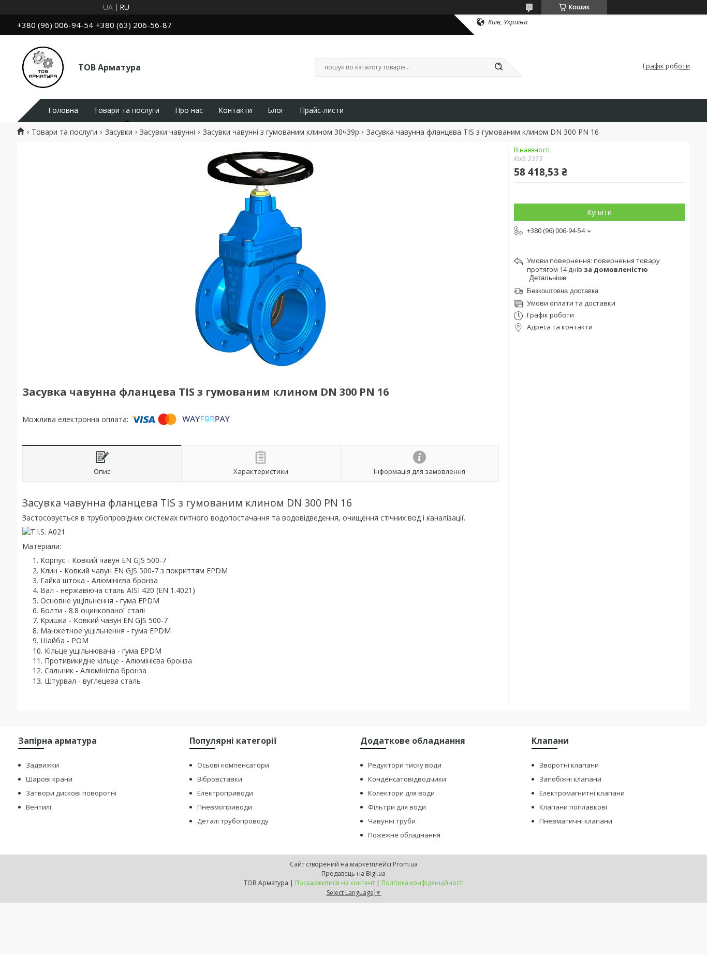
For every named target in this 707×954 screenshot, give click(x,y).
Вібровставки (219, 779)
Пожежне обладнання (404, 835)
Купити (599, 212)
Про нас (189, 110)
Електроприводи (225, 793)
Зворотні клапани (569, 765)
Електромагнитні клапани (582, 793)
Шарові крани (49, 779)
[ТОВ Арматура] (43, 66)
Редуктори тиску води (404, 765)
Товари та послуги (126, 110)
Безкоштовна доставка (562, 291)
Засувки (118, 132)
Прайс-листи (322, 110)
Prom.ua (405, 864)
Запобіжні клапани (570, 779)
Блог (276, 110)
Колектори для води (401, 793)
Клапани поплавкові (573, 807)
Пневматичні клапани (575, 821)
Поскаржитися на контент (335, 882)
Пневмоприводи (224, 807)
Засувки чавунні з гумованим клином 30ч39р (281, 132)
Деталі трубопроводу (233, 821)
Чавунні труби (392, 821)
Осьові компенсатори (233, 765)
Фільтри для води (397, 807)
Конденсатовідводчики (407, 779)
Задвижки (42, 765)
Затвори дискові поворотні (71, 793)
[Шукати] (498, 67)
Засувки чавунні (167, 132)
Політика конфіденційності (422, 882)
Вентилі (38, 807)
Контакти (235, 110)
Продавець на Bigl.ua (353, 873)
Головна (63, 110)
